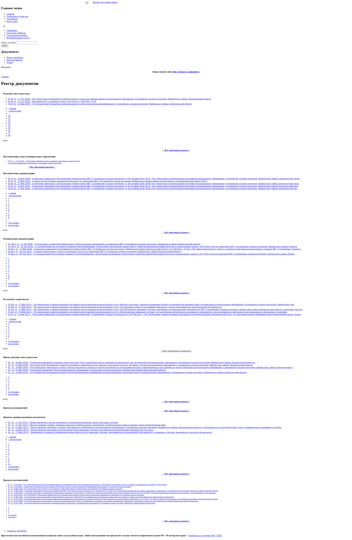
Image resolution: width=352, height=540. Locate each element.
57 (9, 133)
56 (9, 131)
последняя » (13, 225)
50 (9, 116)
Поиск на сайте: (9, 43)
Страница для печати (17, 531)
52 (9, 121)
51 (9, 118)
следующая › (14, 223)
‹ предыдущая (14, 111)
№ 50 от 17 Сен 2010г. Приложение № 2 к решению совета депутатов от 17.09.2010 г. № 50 (52, 101)
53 (9, 123)
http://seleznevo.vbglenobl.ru (186, 72)
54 (9, 126)
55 (9, 128)
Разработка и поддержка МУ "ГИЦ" (205, 535)
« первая (12, 108)
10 (9, 464)
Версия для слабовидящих (105, 2)
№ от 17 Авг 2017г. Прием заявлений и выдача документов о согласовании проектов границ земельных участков (63, 422)
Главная (5, 77)
